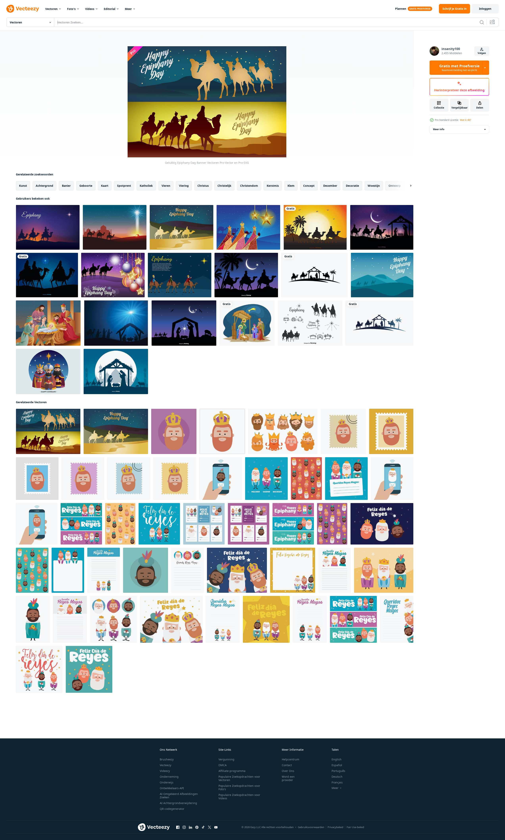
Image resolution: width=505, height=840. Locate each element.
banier (66, 186)
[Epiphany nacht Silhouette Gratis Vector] (48, 227)
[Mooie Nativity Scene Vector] (184, 323)
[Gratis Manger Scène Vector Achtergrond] (116, 323)
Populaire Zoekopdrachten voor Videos (239, 796)
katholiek (146, 186)
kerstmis (273, 186)
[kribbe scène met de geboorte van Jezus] (247, 323)
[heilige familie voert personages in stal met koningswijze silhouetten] (379, 323)
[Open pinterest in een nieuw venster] (196, 827)
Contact (287, 765)
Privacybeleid (335, 827)
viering (184, 186)
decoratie (352, 186)
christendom (249, 186)
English (336, 759)
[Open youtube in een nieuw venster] (215, 827)
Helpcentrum (290, 759)
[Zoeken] (481, 22)
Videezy (165, 771)
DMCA (222, 765)
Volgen (482, 53)
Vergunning (226, 759)
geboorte (85, 186)
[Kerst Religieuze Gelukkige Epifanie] (48, 323)
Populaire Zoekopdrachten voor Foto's (239, 787)
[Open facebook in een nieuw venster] (177, 827)
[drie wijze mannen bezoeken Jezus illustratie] (381, 227)
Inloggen (485, 9)
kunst (23, 186)
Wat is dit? (465, 120)
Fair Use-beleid (355, 827)
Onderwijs (166, 782)
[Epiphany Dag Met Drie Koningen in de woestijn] (113, 275)
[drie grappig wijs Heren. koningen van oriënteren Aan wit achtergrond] (113, 619)
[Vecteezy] (22, 9)
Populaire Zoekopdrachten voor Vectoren (239, 778)
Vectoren (51, 9)
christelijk (224, 186)
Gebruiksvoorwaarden (311, 827)
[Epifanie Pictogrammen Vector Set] (310, 323)
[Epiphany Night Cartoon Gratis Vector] (179, 275)
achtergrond (44, 186)
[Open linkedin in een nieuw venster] (190, 827)
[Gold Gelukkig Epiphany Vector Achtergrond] (248, 227)
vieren (166, 186)
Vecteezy (165, 765)
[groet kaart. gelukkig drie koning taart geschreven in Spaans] (292, 570)
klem (291, 186)
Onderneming (169, 776)
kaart (104, 186)
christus (203, 186)
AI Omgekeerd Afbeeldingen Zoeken (179, 795)
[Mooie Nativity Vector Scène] (116, 371)
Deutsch (337, 776)
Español (337, 765)
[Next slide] (407, 186)
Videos (89, 9)
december (330, 186)
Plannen (400, 9)
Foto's (71, 9)
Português (338, 771)
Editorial (109, 9)
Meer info (438, 129)
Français (337, 782)
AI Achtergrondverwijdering (178, 803)
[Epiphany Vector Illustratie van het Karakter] (48, 371)
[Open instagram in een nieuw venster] (184, 827)
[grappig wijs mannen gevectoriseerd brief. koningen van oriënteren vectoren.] (346, 478)
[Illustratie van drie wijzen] (315, 227)
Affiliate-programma (231, 771)
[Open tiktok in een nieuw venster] (203, 827)
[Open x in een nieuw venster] (209, 827)
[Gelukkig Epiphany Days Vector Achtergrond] (114, 227)
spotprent (124, 186)
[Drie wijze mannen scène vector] (246, 275)
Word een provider (288, 778)
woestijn (374, 186)
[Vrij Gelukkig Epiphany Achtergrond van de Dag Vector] (382, 275)
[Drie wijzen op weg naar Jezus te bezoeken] (47, 275)
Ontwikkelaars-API (172, 788)
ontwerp (395, 186)
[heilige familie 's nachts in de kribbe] (314, 275)
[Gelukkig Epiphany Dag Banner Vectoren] (48, 431)
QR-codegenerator (172, 809)
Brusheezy (167, 759)
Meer (128, 9)
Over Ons (288, 771)
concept (309, 186)
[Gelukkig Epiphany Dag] (181, 227)
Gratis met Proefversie (459, 68)
